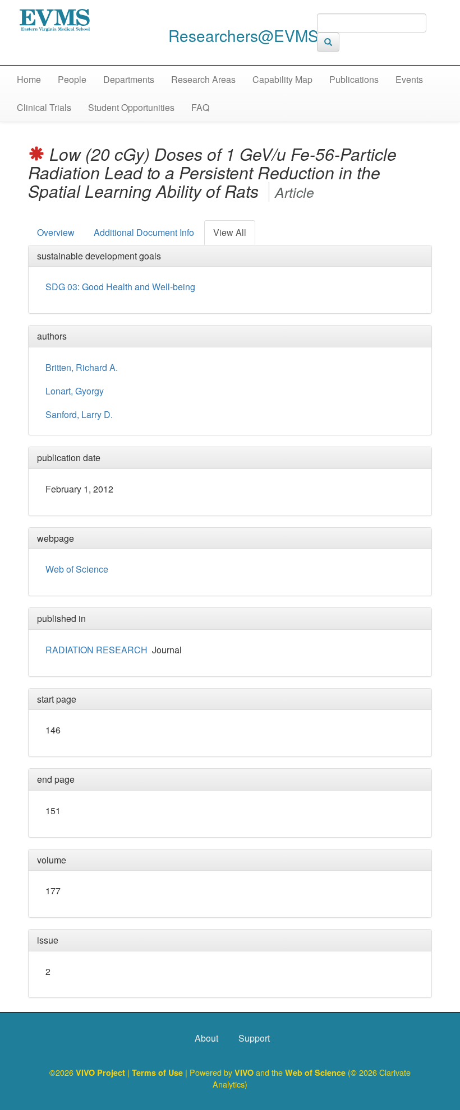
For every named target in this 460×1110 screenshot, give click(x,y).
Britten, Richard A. (81, 367)
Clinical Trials (44, 107)
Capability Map (282, 79)
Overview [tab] (56, 232)
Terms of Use (158, 1072)
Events (409, 79)
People (72, 79)
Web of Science (76, 569)
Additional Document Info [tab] (144, 232)
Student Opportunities (131, 107)
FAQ (200, 107)
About (206, 1038)
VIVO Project (101, 1072)
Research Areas (203, 79)
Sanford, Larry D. (79, 414)
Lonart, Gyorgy (74, 390)
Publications (354, 79)
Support (254, 1038)
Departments (128, 79)
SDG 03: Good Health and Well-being (120, 286)
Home (29, 79)
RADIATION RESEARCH (96, 649)
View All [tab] (229, 232)
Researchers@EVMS (243, 35)
